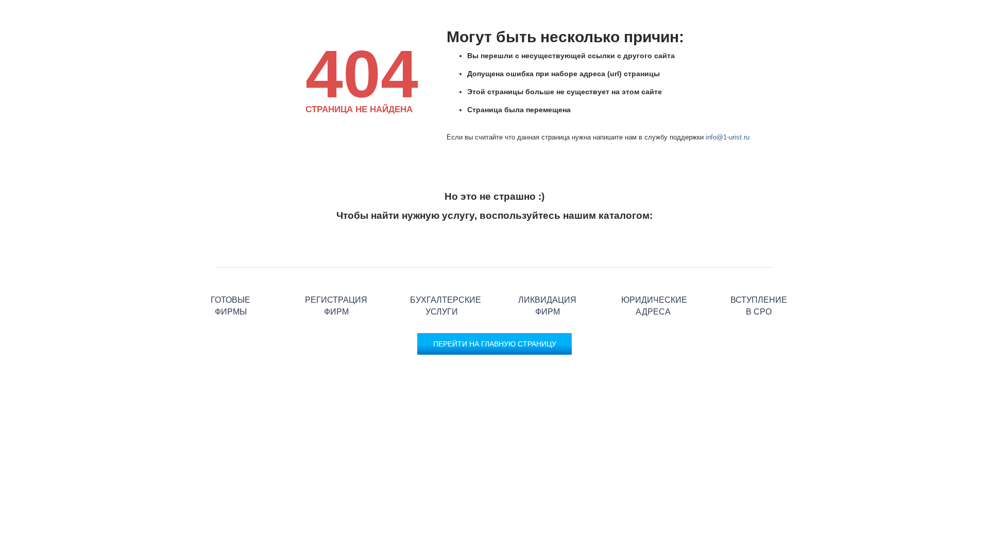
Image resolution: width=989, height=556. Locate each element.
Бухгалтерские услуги (442, 267)
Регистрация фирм (336, 267)
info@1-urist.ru (727, 137)
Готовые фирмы (230, 267)
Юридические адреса (653, 267)
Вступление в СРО (758, 267)
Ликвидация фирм (547, 267)
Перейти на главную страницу (494, 344)
